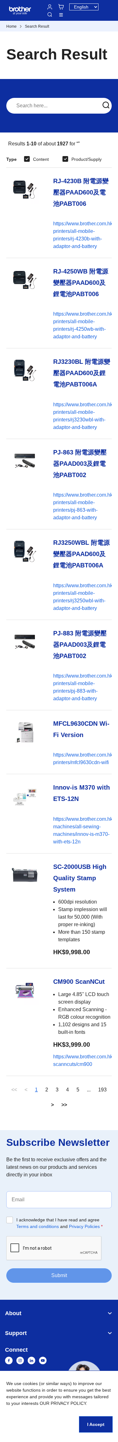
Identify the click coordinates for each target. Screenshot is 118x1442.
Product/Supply (86, 159)
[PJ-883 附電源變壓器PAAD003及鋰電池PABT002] (24, 665)
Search (50, 14)
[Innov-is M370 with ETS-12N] (24, 813)
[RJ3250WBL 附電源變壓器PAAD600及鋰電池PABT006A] (24, 574)
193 (102, 1089)
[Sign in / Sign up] (50, 7)
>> (64, 1104)
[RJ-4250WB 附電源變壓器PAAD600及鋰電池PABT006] (24, 303)
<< (14, 1089)
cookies (30, 1383)
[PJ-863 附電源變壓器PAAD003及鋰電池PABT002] (24, 484)
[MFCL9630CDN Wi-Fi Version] (24, 742)
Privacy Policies (84, 1226)
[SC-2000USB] (24, 910)
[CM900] (24, 1022)
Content (41, 159)
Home (11, 26)
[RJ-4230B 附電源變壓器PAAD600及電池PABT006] (24, 212)
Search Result (37, 26)
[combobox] (59, 106)
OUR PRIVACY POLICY (63, 1403)
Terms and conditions (37, 1226)
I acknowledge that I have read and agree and (59, 1223)
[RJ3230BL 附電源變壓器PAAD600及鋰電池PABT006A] (24, 393)
